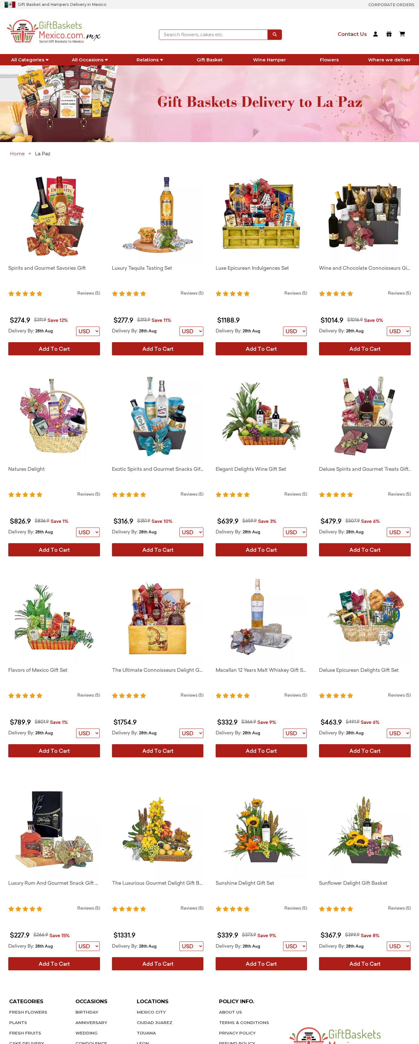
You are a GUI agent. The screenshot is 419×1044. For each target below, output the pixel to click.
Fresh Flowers (28, 1012)
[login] (376, 34)
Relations (147, 60)
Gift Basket (210, 60)
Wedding (86, 1032)
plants (18, 1022)
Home (17, 154)
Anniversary (91, 1022)
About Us (230, 1012)
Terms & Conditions (244, 1022)
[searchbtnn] (275, 34)
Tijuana (146, 1032)
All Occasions (87, 60)
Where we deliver (389, 60)
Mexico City (151, 1012)
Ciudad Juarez (154, 1022)
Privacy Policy (237, 1032)
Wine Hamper (269, 60)
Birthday (86, 1012)
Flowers (329, 60)
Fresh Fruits (25, 1032)
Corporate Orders (391, 4)
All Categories (27, 60)
